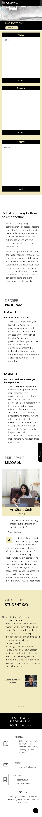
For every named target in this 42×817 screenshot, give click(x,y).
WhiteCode (24, 802)
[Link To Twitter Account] (20, 792)
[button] (3, 10)
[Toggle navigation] (37, 4)
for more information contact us (21, 721)
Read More (35, 580)
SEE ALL (21, 80)
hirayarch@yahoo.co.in (27, 767)
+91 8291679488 (23, 783)
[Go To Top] (35, 810)
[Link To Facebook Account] (15, 792)
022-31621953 (22, 780)
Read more (12, 27)
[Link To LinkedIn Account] (26, 792)
